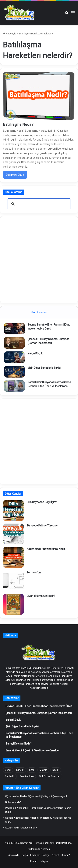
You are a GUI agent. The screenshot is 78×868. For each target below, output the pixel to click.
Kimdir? (20, 770)
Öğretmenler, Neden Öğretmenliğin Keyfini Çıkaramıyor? (36, 796)
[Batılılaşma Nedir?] (39, 96)
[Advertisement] (39, 259)
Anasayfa (10, 33)
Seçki (25, 855)
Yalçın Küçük (35, 353)
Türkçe (45, 855)
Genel (8, 770)
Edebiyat (35, 855)
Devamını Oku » (15, 174)
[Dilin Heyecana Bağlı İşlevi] (13, 510)
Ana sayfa (13, 855)
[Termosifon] (13, 580)
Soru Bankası (27, 776)
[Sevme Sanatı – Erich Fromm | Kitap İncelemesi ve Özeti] (14, 328)
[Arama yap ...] (67, 14)
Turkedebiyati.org (23, 843)
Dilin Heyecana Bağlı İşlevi (42, 502)
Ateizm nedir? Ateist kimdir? (21, 827)
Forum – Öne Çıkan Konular (22, 788)
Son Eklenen (39, 312)
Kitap (31, 770)
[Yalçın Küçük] (14, 357)
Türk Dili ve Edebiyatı (49, 776)
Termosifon (34, 572)
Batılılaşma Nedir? (18, 124)
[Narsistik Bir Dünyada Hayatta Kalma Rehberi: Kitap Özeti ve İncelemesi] (14, 386)
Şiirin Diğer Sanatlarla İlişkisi (44, 367)
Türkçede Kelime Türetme (42, 525)
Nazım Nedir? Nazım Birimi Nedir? (46, 548)
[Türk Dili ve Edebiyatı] (20, 12)
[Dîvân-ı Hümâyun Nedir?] (13, 604)
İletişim (44, 861)
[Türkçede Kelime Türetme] (13, 534)
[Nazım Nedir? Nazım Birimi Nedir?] (13, 557)
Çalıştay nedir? (13, 802)
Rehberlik (10, 776)
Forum (33, 861)
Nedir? (55, 770)
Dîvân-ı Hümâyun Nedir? (41, 595)
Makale (43, 770)
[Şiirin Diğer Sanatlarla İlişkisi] (14, 372)
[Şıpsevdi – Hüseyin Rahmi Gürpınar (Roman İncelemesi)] (14, 343)
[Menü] (73, 14)
